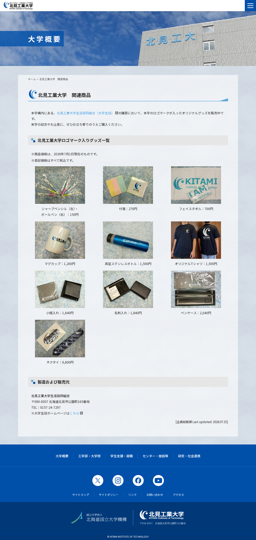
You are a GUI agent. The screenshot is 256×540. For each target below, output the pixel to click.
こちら (74, 413)
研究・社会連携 (189, 455)
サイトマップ (80, 495)
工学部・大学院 (89, 455)
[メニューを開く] (250, 5)
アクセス (178, 495)
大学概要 (62, 455)
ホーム (32, 79)
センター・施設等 (155, 455)
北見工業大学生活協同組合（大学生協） (85, 113)
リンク (132, 495)
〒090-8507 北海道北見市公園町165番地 (163, 523)
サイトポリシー (108, 495)
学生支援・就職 (121, 455)
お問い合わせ (154, 495)
